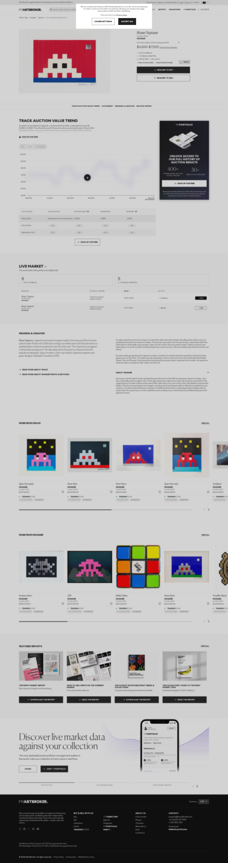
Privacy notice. (121, 15)
